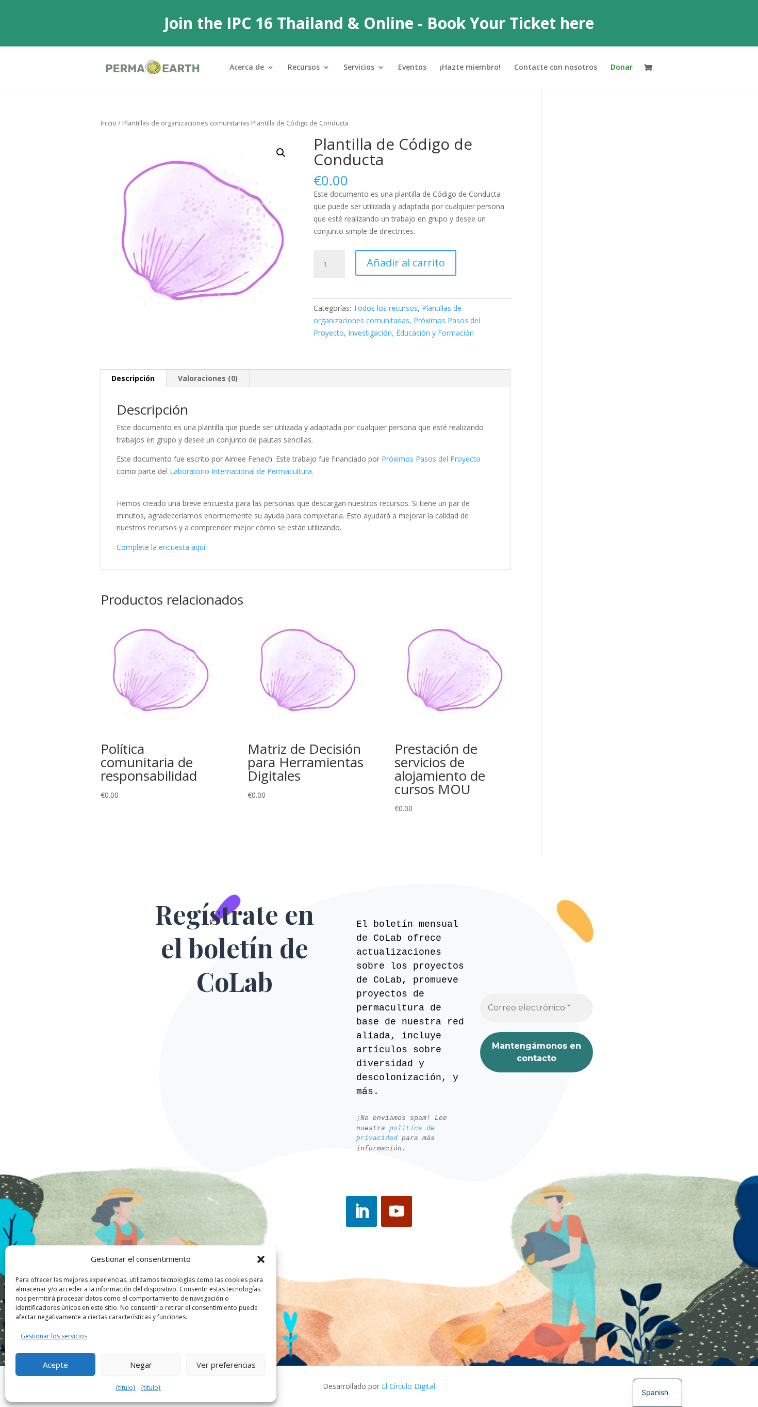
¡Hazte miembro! (470, 68)
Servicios (358, 68)
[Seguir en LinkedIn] (361, 1211)
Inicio (109, 123)
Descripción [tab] (133, 378)
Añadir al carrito (406, 263)
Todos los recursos (385, 308)
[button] (261, 1259)
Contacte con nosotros (555, 68)
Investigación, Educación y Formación (411, 333)
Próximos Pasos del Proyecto (431, 459)
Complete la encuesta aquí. (162, 547)
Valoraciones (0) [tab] (208, 378)
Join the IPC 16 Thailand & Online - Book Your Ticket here (379, 23)
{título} (126, 1387)
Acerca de (246, 68)
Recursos (304, 68)
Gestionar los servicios (54, 1336)
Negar (141, 1364)
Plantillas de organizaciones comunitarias (186, 123)
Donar (622, 68)
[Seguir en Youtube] (396, 1211)
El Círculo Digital (408, 1386)
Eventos (412, 68)
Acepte (55, 1364)
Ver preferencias (226, 1364)
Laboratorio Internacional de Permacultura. (242, 471)
